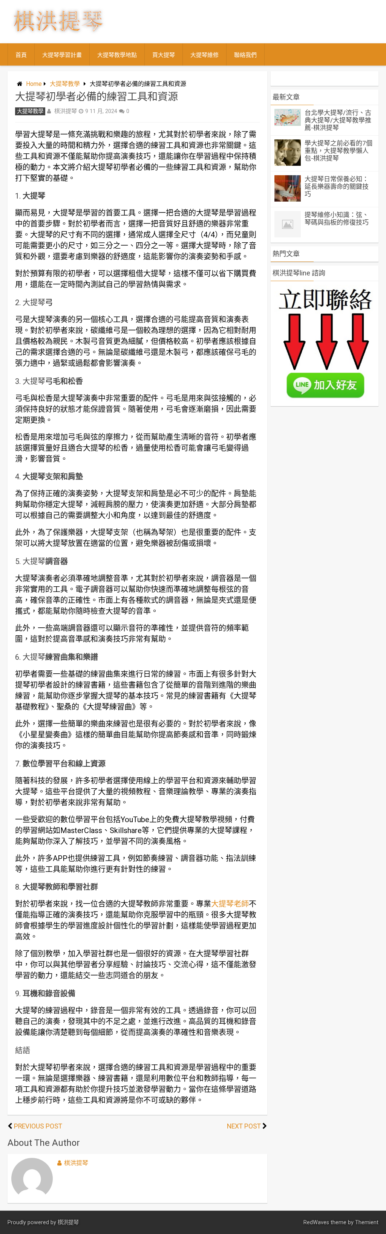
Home (34, 83)
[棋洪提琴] (58, 36)
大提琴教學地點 (117, 55)
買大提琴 (163, 55)
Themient (366, 1222)
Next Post (244, 1126)
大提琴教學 (65, 83)
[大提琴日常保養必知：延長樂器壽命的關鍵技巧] (287, 199)
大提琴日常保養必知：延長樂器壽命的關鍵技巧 (337, 186)
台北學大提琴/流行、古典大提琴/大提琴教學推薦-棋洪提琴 (338, 120)
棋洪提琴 (65, 111)
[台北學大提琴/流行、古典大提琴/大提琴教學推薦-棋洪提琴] (287, 123)
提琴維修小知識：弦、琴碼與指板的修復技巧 (337, 218)
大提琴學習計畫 (62, 55)
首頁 (21, 55)
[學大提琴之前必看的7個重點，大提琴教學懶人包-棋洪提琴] (287, 163)
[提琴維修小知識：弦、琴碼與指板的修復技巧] (287, 235)
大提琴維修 (204, 55)
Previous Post (38, 1126)
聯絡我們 (245, 55)
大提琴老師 (230, 903)
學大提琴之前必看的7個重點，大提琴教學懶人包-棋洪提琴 (338, 150)
